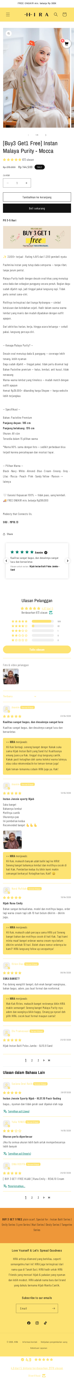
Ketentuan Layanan (38, 1348)
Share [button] (10, 534)
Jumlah (6, 175)
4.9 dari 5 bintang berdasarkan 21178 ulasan (37, 1368)
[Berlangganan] (53, 1308)
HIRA (16, 1342)
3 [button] (38, 1060)
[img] (12, 716)
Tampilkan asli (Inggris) (19, 1153)
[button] (8, 14)
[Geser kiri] (28, 135)
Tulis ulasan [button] (36, 649)
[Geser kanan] (45, 135)
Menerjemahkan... (16, 1186)
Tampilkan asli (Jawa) (18, 1111)
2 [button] (32, 1060)
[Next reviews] (67, 560)
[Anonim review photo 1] (12, 839)
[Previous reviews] (6, 560)
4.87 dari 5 (47, 608)
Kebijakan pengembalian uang (54, 1342)
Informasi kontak (29, 1342)
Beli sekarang (37, 208)
